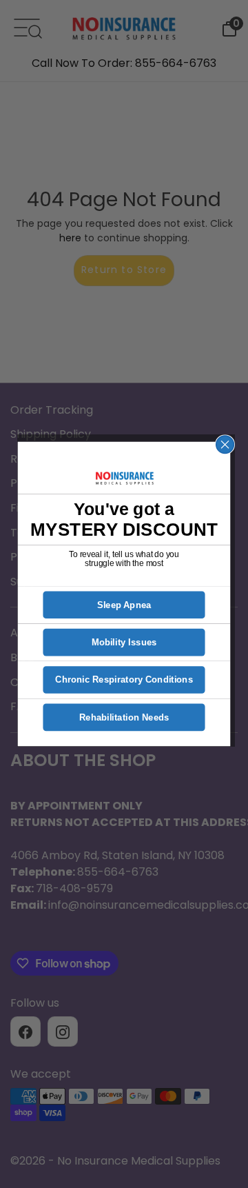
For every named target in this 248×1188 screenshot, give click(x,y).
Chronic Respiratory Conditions (124, 680)
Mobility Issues (124, 642)
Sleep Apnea (124, 605)
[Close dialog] (225, 445)
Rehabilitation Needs (124, 717)
